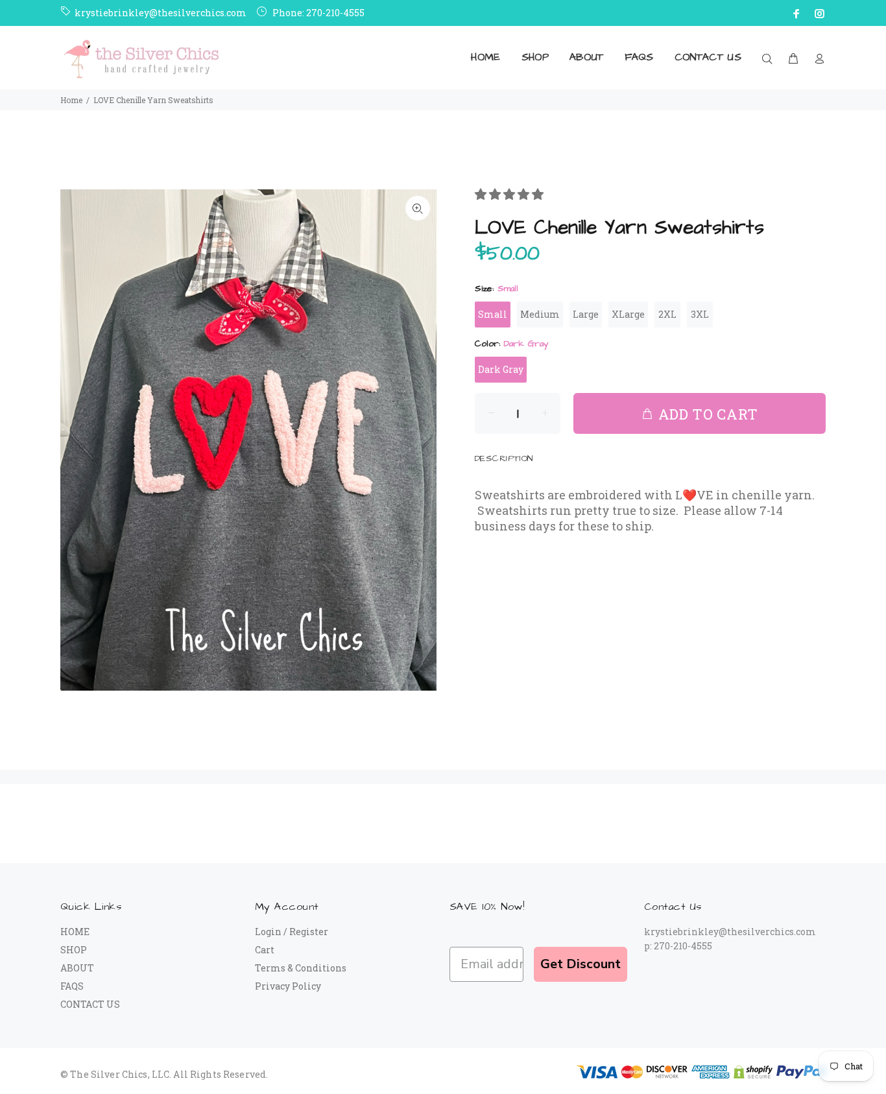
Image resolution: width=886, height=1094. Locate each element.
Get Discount (580, 964)
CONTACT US (90, 1004)
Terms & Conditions (300, 968)
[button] (510, 194)
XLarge (628, 314)
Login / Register (291, 931)
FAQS (72, 986)
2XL (667, 314)
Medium (540, 314)
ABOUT (77, 968)
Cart (264, 950)
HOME (75, 931)
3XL (700, 314)
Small (492, 314)
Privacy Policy (288, 986)
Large (586, 314)
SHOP (73, 950)
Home (71, 100)
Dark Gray (500, 369)
